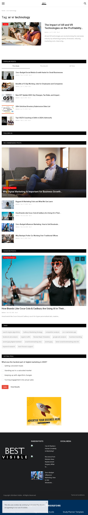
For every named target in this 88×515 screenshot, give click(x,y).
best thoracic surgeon (25, 346)
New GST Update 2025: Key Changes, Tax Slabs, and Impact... (38, 95)
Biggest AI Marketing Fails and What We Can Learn (34, 201)
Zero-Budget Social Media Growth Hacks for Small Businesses (39, 72)
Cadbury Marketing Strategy (32, 332)
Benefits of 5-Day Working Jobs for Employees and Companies (39, 84)
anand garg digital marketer (12, 342)
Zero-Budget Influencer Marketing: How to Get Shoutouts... (37, 224)
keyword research (9, 346)
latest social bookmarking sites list (67, 342)
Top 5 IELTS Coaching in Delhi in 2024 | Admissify (34, 118)
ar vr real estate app (69, 332)
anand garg (48, 342)
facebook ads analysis (10, 337)
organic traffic (25, 337)
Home (3, 10)
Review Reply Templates (41, 337)
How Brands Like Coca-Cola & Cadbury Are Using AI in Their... (38, 213)
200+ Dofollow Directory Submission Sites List (33, 106)
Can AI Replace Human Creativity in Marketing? (50, 448)
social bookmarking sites (33, 342)
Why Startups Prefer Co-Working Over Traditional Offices (37, 236)
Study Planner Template (73, 512)
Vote (5, 387)
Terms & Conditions (78, 495)
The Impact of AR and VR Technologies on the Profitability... (64, 26)
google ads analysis (59, 337)
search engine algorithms (11, 332)
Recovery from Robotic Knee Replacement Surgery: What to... (50, 462)
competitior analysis (52, 332)
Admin (47, 32)
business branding (75, 337)
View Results (15, 387)
